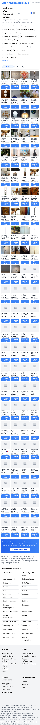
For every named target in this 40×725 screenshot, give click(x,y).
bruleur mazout (9, 601)
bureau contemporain (8, 606)
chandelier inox (9, 637)
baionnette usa (28, 579)
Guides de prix (7, 653)
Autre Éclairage (17, 33)
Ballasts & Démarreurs (10, 43)
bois (24, 587)
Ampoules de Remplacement (25, 29)
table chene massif (15, 559)
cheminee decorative (26, 638)
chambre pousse (28, 633)
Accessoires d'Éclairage (20, 26)
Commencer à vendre (29, 653)
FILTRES (8, 67)
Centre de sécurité (8, 687)
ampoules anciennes (21, 561)
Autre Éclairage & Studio (11, 36)
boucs (24, 591)
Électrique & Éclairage (10, 57)
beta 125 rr (26, 583)
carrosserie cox (9, 629)
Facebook (25, 684)
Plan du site (6, 689)
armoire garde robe (28, 573)
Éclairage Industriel (9, 54)
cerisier (25, 629)
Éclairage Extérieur (19, 50)
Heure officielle (7, 692)
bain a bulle (7, 583)
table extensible (28, 559)
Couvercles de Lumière (27, 43)
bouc (5, 591)
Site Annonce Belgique (15, 3)
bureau (25, 615)
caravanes (26, 626)
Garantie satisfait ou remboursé (9, 660)
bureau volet (27, 611)
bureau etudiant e (10, 622)
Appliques (6, 33)
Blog (23, 687)
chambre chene (9, 633)
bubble (25, 601)
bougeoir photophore (8, 596)
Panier (4, 672)
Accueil (4, 22)
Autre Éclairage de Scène (28, 36)
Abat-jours (7, 26)
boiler (5, 587)
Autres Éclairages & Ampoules (12, 40)
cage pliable (27, 622)
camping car (8, 626)
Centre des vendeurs (29, 664)
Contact (24, 681)
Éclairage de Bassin (9, 47)
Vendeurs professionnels (27, 660)
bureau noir (27, 605)
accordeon (4, 561)
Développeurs (6, 684)
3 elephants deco (16, 556)
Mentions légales (7, 656)
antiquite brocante (12, 563)
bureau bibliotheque (8, 616)
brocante (25, 595)
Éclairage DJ (7, 50)
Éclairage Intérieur (23, 54)
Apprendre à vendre (29, 656)
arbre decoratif (9, 579)
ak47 (11, 561)
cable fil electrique (10, 611)
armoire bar (8, 572)
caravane (4, 559)
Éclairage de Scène (23, 47)
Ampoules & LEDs (9, 29)
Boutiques (5, 669)
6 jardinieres (28, 556)
